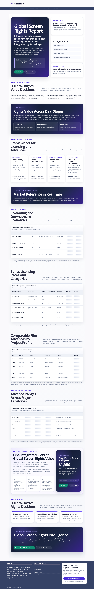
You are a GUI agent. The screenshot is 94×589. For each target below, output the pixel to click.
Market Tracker (33, 9)
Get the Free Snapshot (74, 578)
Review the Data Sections (44, 547)
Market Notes (46, 9)
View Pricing (19, 71)
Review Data (74, 485)
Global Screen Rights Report (17, 9)
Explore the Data (30, 71)
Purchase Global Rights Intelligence (24, 547)
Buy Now (63, 485)
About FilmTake (38, 574)
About (56, 9)
